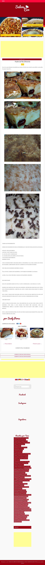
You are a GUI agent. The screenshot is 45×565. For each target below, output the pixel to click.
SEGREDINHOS (17, 471)
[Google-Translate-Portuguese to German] (20, 380)
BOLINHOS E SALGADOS (18, 456)
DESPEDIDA (16, 502)
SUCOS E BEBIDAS (21, 444)
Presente (22, 510)
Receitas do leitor (23, 491)
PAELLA (28, 480)
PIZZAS (15, 469)
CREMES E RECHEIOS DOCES (19, 466)
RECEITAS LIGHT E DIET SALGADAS (20, 447)
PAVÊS (15, 444)
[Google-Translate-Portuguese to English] (25, 380)
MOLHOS (28, 475)
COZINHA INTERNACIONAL (19, 499)
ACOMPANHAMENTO (24, 471)
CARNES (25, 456)
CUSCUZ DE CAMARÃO (18, 501)
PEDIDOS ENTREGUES (18, 483)
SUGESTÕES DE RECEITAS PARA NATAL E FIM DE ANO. (22, 495)
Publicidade (26, 469)
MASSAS (15, 455)
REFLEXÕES (16, 491)
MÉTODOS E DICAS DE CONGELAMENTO (21, 507)
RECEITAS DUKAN (17, 445)
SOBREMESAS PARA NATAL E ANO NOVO (21, 461)
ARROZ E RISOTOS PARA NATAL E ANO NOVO (22, 479)
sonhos (19, 521)
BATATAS (15, 480)
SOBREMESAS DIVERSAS (18, 449)
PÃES (26, 441)
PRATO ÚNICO (16, 460)
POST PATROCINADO (27, 509)
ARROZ (23, 463)
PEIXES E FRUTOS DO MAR (19, 453)
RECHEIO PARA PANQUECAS (19, 513)
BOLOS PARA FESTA (21, 439)
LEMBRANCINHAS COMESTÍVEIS (20, 475)
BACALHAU (16, 496)
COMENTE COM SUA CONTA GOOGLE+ (22, 354)
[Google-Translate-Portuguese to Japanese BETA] (23, 380)
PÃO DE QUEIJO (28, 510)
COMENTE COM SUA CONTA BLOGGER (22, 356)
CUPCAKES (28, 466)
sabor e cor (5, 561)
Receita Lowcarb (17, 515)
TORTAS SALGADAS (25, 442)
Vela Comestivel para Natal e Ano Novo (21, 520)
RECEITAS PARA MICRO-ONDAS (19, 490)
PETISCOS (25, 483)
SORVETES (25, 458)
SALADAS (20, 458)
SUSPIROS (16, 518)
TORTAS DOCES (17, 441)
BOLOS (15, 439)
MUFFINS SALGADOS (23, 505)
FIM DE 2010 (25, 502)
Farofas (19, 504)
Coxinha (25, 501)
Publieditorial (16, 485)
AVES (27, 463)
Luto (24, 480)
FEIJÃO (25, 474)
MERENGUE (16, 505)
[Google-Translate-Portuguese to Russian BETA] (27, 380)
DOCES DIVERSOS (17, 442)
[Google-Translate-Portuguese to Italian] (21, 380)
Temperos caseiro (22, 518)
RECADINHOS (27, 453)
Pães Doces (21, 464)
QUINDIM (22, 485)
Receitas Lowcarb (25, 515)
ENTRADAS (20, 480)
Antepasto (23, 472)
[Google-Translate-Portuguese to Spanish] (29, 380)
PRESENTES (22, 477)
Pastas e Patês (20, 469)
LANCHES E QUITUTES (18, 450)
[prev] (0, 38)
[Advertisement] (22, 49)
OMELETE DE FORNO (18, 509)
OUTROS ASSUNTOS (18, 452)
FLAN (29, 502)
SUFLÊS (24, 493)
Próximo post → (37, 343)
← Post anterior (7, 343)
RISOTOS (16, 458)
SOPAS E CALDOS (17, 463)
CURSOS (26, 499)
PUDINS (22, 64)
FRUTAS (15, 504)
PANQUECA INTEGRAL (18, 482)
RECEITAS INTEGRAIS (18, 488)
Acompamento (17, 472)
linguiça (15, 521)
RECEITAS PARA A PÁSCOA (19, 512)
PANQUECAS (16, 477)
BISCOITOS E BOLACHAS (23, 455)
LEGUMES (16, 464)
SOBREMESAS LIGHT (18, 493)
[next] (1, 38)
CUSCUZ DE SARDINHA (18, 474)
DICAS (21, 502)
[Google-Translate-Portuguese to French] (18, 380)
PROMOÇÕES (16, 510)
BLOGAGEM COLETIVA (24, 496)
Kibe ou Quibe (25, 504)
